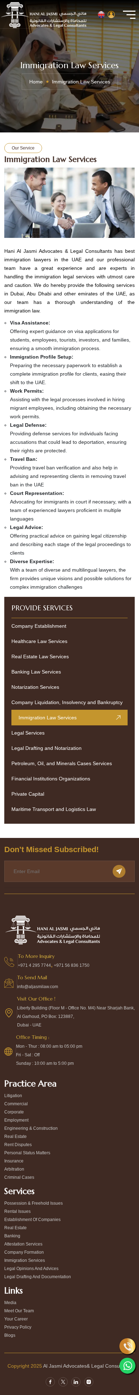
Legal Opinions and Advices (31, 1268)
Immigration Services (24, 1260)
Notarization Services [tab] (35, 687)
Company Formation (24, 1252)
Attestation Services (23, 1244)
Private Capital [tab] (27, 794)
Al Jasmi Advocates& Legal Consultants (87, 1366)
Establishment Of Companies (32, 1219)
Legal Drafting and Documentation (37, 1276)
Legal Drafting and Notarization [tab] (46, 748)
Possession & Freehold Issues (33, 1203)
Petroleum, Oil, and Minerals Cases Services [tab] (61, 763)
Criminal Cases (19, 1177)
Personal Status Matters (27, 1152)
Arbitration (14, 1169)
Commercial (16, 1103)
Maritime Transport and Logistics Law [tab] (53, 809)
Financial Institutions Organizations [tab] (50, 778)
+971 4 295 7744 (34, 965)
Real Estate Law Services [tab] (40, 656)
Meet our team (19, 1310)
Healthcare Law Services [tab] (39, 641)
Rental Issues (17, 1211)
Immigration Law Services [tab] (48, 717)
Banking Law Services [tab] (36, 672)
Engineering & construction (31, 1128)
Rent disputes (18, 1144)
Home (36, 82)
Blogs (9, 1335)
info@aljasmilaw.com (37, 986)
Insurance (14, 1161)
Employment (16, 1120)
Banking (12, 1235)
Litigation (13, 1095)
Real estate (15, 1136)
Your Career (16, 1319)
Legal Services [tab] (28, 733)
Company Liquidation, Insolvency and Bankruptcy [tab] (67, 702)
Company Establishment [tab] (38, 626)
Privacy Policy (17, 1327)
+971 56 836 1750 (71, 965)
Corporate (14, 1112)
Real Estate (15, 1227)
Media (10, 1302)
